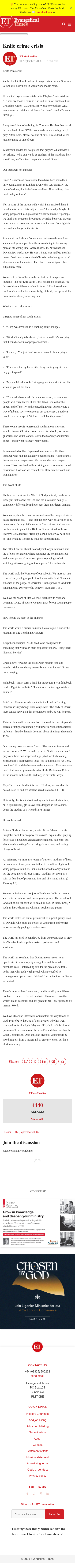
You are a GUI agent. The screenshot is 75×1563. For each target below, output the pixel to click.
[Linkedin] (47, 1493)
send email (37, 1375)
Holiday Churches (37, 1413)
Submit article (37, 1432)
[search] (64, 24)
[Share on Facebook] (35, 1061)
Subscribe (54, 1514)
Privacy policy (37, 1475)
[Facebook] (27, 1493)
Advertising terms (37, 1463)
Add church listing (38, 1426)
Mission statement (37, 1457)
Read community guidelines (18, 1150)
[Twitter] (34, 1493)
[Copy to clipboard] (62, 1061)
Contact (37, 1444)
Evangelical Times (42, 1558)
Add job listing (37, 1420)
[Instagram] (41, 1493)
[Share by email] (53, 1061)
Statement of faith (37, 1451)
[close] (71, 8)
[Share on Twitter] (26, 1061)
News (7, 1132)
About (37, 1438)
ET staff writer (28, 56)
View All (37, 1119)
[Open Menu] (69, 24)
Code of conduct (37, 1469)
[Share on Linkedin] (44, 1061)
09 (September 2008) (27, 1132)
